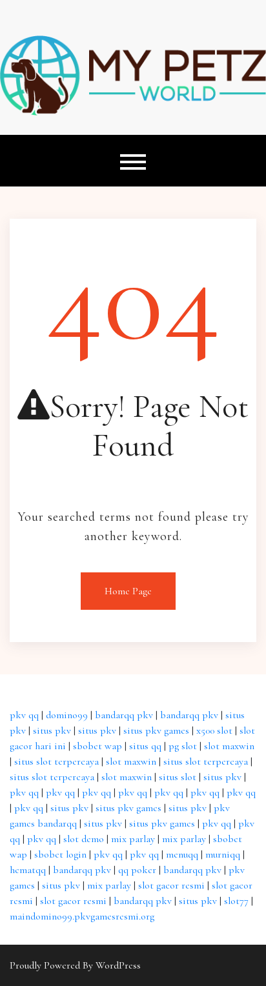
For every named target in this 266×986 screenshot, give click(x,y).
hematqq (28, 869)
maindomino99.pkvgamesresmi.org (82, 916)
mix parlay (133, 838)
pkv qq (24, 715)
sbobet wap (97, 746)
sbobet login (60, 854)
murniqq (222, 854)
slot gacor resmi (171, 885)
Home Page (128, 591)
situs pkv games (156, 730)
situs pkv (52, 730)
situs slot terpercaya (56, 761)
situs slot (177, 776)
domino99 (67, 715)
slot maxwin (229, 746)
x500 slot (214, 730)
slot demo (83, 838)
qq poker (137, 869)
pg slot (183, 746)
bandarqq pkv (124, 715)
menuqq (182, 854)
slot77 (236, 900)
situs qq (145, 746)
